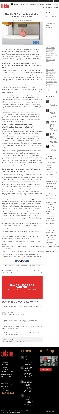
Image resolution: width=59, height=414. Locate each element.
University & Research (51, 87)
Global (55, 0)
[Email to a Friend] (21, 261)
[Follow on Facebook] (2, 393)
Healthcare (18, 266)
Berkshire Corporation (28, 20)
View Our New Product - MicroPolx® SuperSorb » (11, 0)
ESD (53, 53)
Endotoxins (48, 53)
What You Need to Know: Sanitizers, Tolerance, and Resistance (51, 164)
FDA (29, 265)
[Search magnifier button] (12, 4)
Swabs (47, 85)
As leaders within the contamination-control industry (19, 210)
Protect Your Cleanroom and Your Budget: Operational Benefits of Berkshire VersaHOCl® (53, 126)
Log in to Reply (39, 317)
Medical (48, 67)
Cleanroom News (23, 265)
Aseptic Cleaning (50, 41)
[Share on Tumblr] (28, 261)
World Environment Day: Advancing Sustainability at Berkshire (53, 104)
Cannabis (48, 45)
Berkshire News (50, 16)
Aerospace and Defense (51, 38)
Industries (24, 4)
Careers (55, 4)
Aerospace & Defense (50, 36)
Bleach (54, 43)
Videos (48, 27)
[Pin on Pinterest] (23, 261)
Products (33, 4)
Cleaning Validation (50, 49)
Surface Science (49, 83)
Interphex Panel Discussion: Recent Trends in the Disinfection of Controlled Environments (54, 138)
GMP (56, 55)
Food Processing (49, 55)
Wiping (54, 91)
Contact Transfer (49, 51)
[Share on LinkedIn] (26, 261)
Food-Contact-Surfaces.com (51, 156)
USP (47, 89)
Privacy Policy (12, 410)
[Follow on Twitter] (8, 393)
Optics (54, 77)
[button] (56, 7)
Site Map (27, 410)
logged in (13, 341)
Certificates (41, 0)
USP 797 (51, 89)
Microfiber (48, 73)
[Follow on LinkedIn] (11, 393)
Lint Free (53, 65)
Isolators (48, 65)
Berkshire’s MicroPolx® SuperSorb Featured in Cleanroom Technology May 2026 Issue (53, 114)
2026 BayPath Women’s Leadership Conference (53, 148)
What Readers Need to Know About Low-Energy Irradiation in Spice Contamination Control (51, 207)
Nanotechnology (49, 75)
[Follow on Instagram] (5, 393)
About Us (17, 4)
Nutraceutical (49, 77)
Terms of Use (4, 410)
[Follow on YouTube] (13, 393)
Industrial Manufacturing (49, 62)
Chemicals (54, 45)
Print (55, 81)
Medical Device (24, 266)
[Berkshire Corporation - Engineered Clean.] (5, 5)
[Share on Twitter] (18, 261)
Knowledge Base (50, 23)
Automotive (48, 43)
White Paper (49, 91)
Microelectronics (49, 71)
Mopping (54, 73)
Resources (40, 4)
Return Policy (20, 410)
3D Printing (17, 265)
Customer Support (34, 0)
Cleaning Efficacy (50, 47)
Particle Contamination (51, 79)
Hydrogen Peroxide (50, 59)
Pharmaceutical (49, 81)
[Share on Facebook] (16, 261)
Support (48, 4)
